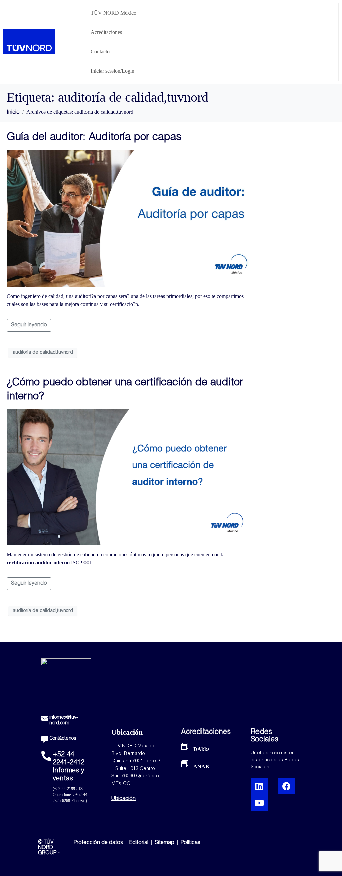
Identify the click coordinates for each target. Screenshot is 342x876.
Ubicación (123, 799)
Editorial (139, 843)
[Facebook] (286, 786)
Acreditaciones (106, 32)
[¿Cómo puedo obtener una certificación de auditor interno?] (128, 477)
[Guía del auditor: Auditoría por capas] (128, 218)
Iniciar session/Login (112, 71)
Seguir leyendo (29, 325)
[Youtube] (259, 802)
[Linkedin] (259, 786)
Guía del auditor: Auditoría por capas (94, 137)
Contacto (100, 51)
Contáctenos (62, 738)
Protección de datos (98, 843)
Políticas (190, 843)
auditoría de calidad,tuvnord (43, 352)
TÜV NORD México (113, 13)
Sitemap (164, 843)
